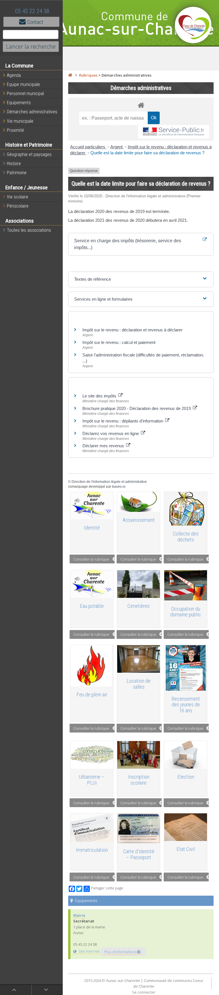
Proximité (15, 130)
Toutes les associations (29, 230)
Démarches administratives (32, 111)
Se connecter (143, 992)
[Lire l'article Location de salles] (138, 659)
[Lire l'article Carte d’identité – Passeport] (138, 828)
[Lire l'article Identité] (91, 506)
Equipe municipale (23, 84)
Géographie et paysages (29, 154)
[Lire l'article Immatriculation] (91, 827)
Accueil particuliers (88, 146)
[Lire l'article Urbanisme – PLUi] (91, 755)
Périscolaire (18, 206)
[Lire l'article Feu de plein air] (91, 665)
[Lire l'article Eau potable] (91, 584)
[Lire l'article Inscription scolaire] (138, 755)
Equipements (19, 102)
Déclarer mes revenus (103, 445)
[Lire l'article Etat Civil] (185, 827)
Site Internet (88, 951)
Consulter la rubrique (91, 559)
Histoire (14, 163)
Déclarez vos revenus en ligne (111, 433)
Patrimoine (17, 172)
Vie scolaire (17, 197)
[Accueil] (70, 75)
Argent (117, 146)
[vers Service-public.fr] (173, 132)
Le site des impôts (99, 395)
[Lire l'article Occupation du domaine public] (185, 585)
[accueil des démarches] (140, 105)
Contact (35, 22)
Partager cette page (107, 888)
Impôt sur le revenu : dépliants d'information (123, 420)
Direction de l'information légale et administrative (109, 482)
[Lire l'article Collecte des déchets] (185, 509)
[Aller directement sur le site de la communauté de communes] (193, 25)
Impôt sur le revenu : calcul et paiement (118, 342)
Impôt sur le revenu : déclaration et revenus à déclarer (132, 329)
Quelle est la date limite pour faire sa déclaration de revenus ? (147, 152)
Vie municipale (20, 121)
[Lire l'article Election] (185, 755)
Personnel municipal (25, 93)
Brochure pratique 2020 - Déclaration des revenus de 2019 (137, 408)
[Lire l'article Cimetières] (138, 584)
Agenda (14, 75)
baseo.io (118, 487)
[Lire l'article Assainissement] (138, 502)
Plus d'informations (120, 951)
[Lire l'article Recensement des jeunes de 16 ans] (185, 668)
